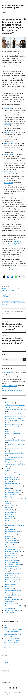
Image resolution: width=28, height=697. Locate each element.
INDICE (6, 625)
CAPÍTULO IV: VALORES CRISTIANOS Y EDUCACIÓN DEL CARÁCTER (13, 645)
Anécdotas (8, 588)
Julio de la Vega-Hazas (12, 577)
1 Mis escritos (8, 403)
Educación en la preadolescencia (15, 427)
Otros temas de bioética (12, 483)
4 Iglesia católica (9, 505)
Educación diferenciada (12, 425)
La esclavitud (9, 518)
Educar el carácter (10, 431)
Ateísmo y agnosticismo (12, 490)
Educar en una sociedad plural (14, 433)
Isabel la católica (10, 516)
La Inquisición (9, 529)
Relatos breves (9, 604)
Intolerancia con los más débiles (15, 444)
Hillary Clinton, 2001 (17, 270)
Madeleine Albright (10, 132)
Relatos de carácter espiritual (14, 606)
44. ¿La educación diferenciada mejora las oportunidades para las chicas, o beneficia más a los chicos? (13, 302)
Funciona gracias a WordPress (9, 694)
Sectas (7, 503)
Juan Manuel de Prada (12, 573)
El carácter (8, 438)
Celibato (7, 507)
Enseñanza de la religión (12, 492)
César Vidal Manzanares (12, 547)
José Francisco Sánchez (12, 562)
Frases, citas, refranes (12, 599)
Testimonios (9, 608)
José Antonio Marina (11, 560)
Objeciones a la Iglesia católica (14, 453)
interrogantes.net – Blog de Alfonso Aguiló (13, 6)
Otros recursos (9, 601)
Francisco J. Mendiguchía (13, 551)
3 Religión (7, 488)
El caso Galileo (9, 512)
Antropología (9, 473)
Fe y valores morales (11, 494)
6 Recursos (7, 586)
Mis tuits (5, 662)
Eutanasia (8, 481)
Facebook (6, 671)
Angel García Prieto (11, 542)
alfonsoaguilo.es (7, 377)
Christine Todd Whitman (11, 172)
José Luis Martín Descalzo (13, 564)
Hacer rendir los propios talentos (15, 440)
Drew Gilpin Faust (9, 143)
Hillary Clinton (8, 182)
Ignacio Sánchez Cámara (12, 556)
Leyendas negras (10, 534)
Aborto (7, 470)
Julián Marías (9, 575)
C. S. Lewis (8, 545)
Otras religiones (10, 497)
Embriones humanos (11, 479)
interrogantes (5, 311)
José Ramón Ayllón (11, 566)
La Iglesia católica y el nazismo (14, 521)
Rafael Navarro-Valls (11, 580)
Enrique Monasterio (11, 549)
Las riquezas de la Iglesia (12, 531)
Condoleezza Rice (9, 154)
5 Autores (7, 536)
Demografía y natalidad (12, 475)
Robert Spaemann (10, 584)
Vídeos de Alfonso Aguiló (9, 385)
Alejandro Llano (10, 538)
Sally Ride (7, 124)
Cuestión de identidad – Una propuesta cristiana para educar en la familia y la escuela (15, 416)
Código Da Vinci (10, 510)
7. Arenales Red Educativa (11, 610)
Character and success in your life (15, 409)
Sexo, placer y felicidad (12, 462)
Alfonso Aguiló (6, 372)
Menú (4, 12)
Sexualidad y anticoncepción (14, 486)
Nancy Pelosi (8, 108)
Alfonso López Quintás (12, 540)
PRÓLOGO (7, 627)
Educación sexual (10, 477)
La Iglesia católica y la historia (14, 525)
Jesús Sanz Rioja (10, 558)
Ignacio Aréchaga (10, 553)
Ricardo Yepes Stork (11, 582)
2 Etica (6, 468)
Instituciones (9, 514)
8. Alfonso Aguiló (9, 612)
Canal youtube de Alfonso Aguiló (12, 390)
